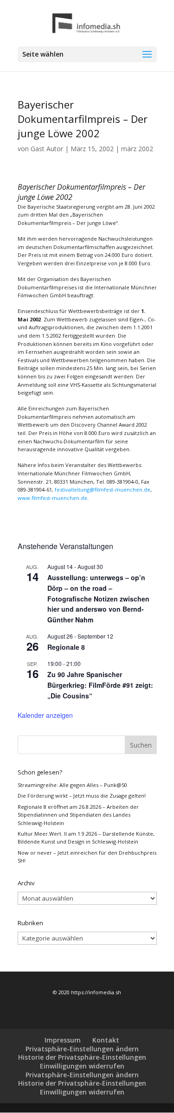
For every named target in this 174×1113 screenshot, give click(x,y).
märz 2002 (137, 148)
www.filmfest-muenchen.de (52, 497)
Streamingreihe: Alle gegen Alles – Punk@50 (72, 784)
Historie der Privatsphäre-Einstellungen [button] (82, 1057)
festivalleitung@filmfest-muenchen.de (102, 489)
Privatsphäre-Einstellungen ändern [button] (82, 1048)
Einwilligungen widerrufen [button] (82, 1066)
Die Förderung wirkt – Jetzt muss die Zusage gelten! (82, 795)
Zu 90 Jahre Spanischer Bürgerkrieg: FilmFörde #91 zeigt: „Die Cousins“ (100, 685)
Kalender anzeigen (45, 715)
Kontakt (105, 1040)
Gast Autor (47, 148)
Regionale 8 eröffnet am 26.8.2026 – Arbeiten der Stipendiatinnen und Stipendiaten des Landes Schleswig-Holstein (78, 814)
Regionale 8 (66, 647)
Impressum (63, 1040)
